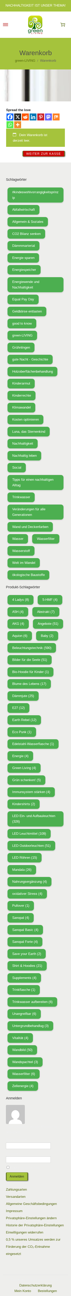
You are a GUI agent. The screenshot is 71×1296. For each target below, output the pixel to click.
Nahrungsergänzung (29, 882)
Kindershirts (23, 804)
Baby (47, 636)
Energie (20, 756)
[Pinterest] (40, 116)
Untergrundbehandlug (30, 1026)
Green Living (24, 768)
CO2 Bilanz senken (26, 234)
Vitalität (20, 1038)
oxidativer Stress (27, 894)
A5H (18, 612)
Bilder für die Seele (29, 660)
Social (16, 467)
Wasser (17, 539)
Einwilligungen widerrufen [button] (24, 1232)
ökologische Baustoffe (28, 575)
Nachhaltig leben (24, 456)
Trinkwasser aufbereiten (32, 1002)
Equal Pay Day (23, 299)
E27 (18, 708)
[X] (17, 116)
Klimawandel (21, 407)
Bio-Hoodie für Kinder (30, 672)
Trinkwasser (21, 497)
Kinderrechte (21, 395)
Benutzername (16, 1140)
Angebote (48, 624)
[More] (17, 124)
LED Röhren (24, 858)
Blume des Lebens (29, 684)
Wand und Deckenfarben (30, 527)
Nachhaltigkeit (22, 443)
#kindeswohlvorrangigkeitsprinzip (35, 195)
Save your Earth (26, 954)
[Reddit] (25, 116)
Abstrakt (46, 612)
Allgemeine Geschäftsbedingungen (31, 1204)
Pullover (20, 906)
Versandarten (15, 1197)
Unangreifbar (24, 1014)
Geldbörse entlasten (27, 311)
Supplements (24, 978)
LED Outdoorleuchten (31, 846)
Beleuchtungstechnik (31, 648)
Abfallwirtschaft (23, 210)
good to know (22, 323)
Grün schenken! (26, 780)
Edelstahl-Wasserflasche (33, 744)
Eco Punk (22, 732)
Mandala (22, 870)
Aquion (19, 636)
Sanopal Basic (25, 930)
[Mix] (56, 116)
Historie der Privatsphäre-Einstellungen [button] (35, 1225)
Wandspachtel (25, 1062)
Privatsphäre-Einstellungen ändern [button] (31, 1218)
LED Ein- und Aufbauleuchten (33, 818)
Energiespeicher (24, 270)
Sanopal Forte (25, 942)
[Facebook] (10, 116)
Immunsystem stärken (31, 792)
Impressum (14, 1211)
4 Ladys (20, 600)
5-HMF (50, 600)
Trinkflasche (23, 990)
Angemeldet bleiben (24, 1167)
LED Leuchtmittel (29, 833)
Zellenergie (23, 1086)
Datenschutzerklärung (35, 1285)
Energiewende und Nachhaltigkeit (25, 284)
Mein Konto (22, 1291)
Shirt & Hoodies (27, 966)
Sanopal (20, 918)
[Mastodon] (48, 116)
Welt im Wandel (23, 563)
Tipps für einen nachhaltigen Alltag (32, 482)
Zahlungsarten (16, 1189)
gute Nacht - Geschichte (30, 359)
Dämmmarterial (23, 246)
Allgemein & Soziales (27, 222)
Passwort (13, 1154)
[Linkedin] (33, 116)
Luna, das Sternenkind (28, 432)
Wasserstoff (21, 551)
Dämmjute (23, 696)
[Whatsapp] (10, 124)
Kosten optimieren (25, 419)
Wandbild (22, 1050)
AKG (18, 624)
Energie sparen (23, 258)
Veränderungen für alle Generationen (28, 512)
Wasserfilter (46, 539)
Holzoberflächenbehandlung (32, 371)
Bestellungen (47, 1291)
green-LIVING (22, 335)
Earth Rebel (24, 720)
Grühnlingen (21, 347)
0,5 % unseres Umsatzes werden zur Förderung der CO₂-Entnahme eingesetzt (33, 1247)
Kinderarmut (21, 383)
